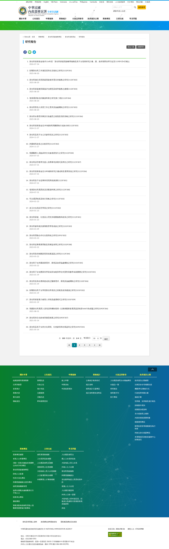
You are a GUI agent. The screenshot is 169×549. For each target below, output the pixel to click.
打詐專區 (130, 2)
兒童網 (147, 2)
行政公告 (40, 385)
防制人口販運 (18, 474)
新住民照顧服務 (68, 471)
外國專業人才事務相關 (45, 479)
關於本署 (22, 19)
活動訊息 (40, 397)
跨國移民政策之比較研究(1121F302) (42, 145)
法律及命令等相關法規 (143, 385)
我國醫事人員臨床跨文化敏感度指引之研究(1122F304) (50, 154)
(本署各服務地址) (55, 536)
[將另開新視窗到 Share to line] (29, 52)
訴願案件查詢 (140, 405)
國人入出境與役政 (68, 459)
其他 (63, 508)
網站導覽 (29, 2)
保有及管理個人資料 (30, 522)
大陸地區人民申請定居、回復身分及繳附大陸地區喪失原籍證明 (72, 501)
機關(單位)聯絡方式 (142, 389)
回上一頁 (131, 47)
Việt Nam (54, 2)
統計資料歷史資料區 (94, 393)
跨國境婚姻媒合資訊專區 (22, 482)
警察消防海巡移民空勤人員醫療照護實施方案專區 (23, 507)
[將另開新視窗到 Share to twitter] (34, 52)
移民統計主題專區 (93, 389)
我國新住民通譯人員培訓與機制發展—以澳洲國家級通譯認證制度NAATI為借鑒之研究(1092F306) (67, 310)
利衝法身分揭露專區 (142, 433)
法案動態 (40, 393)
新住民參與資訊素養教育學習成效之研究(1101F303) (49, 227)
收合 (152, 369)
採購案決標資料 (141, 409)
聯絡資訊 (16, 401)
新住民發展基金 (70, 37)
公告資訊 (36, 19)
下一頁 (94, 345)
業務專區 (106, 19)
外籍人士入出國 (68, 467)
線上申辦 (65, 380)
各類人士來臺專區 (20, 459)
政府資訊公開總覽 (142, 380)
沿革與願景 (17, 385)
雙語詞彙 (139, 2)
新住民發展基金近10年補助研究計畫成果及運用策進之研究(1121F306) (56, 172)
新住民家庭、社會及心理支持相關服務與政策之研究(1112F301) (53, 218)
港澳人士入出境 (68, 486)
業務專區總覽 (18, 455)
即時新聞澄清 (42, 401)
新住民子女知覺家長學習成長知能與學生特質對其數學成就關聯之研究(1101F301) (61, 273)
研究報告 (113, 389)
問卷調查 (38, 2)
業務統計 (62, 19)
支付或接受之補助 (142, 414)
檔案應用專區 (140, 422)
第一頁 (69, 345)
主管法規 (119, 19)
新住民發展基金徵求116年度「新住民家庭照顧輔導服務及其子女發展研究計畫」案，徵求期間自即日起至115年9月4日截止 (78, 63)
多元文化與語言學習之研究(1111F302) (43, 209)
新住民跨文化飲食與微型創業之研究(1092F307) (47, 319)
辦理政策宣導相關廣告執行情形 (145, 427)
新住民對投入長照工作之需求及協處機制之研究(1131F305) (52, 108)
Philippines (83, 2)
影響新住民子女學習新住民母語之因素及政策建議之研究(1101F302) (55, 291)
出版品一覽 (114, 385)
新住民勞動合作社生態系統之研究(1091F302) (46, 237)
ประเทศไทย (73, 2)
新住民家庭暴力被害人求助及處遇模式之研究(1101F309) (50, 301)
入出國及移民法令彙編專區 (120, 380)
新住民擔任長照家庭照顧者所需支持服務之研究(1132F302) (52, 81)
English (46, 2)
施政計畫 (138, 397)
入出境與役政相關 (44, 459)
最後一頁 (99, 345)
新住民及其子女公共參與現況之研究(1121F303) (47, 136)
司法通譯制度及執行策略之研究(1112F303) (45, 200)
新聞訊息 (40, 380)
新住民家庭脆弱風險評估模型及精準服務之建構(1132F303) (52, 90)
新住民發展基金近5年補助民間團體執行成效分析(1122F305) (52, 127)
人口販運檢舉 (120, 2)
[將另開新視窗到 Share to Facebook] (25, 52)
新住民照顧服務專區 (55, 37)
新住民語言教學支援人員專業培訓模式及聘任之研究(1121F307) (53, 163)
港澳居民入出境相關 (45, 467)
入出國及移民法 (68, 455)
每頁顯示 (87, 338)
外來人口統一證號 (68, 495)
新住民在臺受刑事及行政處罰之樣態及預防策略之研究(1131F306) (55, 117)
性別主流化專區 (19, 478)
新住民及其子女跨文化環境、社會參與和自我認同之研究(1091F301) (55, 328)
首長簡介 (16, 389)
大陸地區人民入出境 (69, 463)
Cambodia (93, 2)
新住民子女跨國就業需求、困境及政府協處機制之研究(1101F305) (54, 264)
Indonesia (63, 2)
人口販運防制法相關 (45, 475)
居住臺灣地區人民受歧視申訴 (72, 481)
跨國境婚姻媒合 (68, 475)
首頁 (33, 37)
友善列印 (141, 47)
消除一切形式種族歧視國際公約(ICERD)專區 (23, 464)
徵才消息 (40, 389)
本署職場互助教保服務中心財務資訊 (145, 438)
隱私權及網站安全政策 (69, 522)
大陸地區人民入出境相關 (46, 471)
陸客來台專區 (18, 497)
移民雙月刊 (114, 393)
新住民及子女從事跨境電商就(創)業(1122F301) (46, 182)
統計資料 (89, 385)
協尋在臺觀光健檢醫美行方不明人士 (23, 492)
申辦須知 (65, 385)
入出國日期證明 (68, 490)
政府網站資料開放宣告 (49, 522)
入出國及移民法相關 (45, 463)
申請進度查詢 (67, 389)
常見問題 (133, 19)
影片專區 (113, 397)
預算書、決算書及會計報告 (145, 401)
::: (16, 2)
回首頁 (101, 2)
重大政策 (16, 397)
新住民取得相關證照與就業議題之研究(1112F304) (48, 255)
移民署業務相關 (43, 455)
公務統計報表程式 (93, 380)
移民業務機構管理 (20, 486)
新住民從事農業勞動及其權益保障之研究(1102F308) (49, 246)
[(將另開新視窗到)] (115, 534)
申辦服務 (49, 19)
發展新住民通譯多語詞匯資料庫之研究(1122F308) (48, 191)
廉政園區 (16, 501)
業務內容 (16, 393)
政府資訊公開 (93, 19)
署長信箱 (109, 2)
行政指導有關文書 (142, 393)
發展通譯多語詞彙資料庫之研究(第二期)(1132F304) (49, 99)
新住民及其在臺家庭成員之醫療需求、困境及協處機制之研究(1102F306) (57, 282)
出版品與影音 (77, 19)
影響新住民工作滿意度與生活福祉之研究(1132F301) (49, 72)
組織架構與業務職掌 (21, 380)
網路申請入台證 (119, 11)
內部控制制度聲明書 (142, 418)
